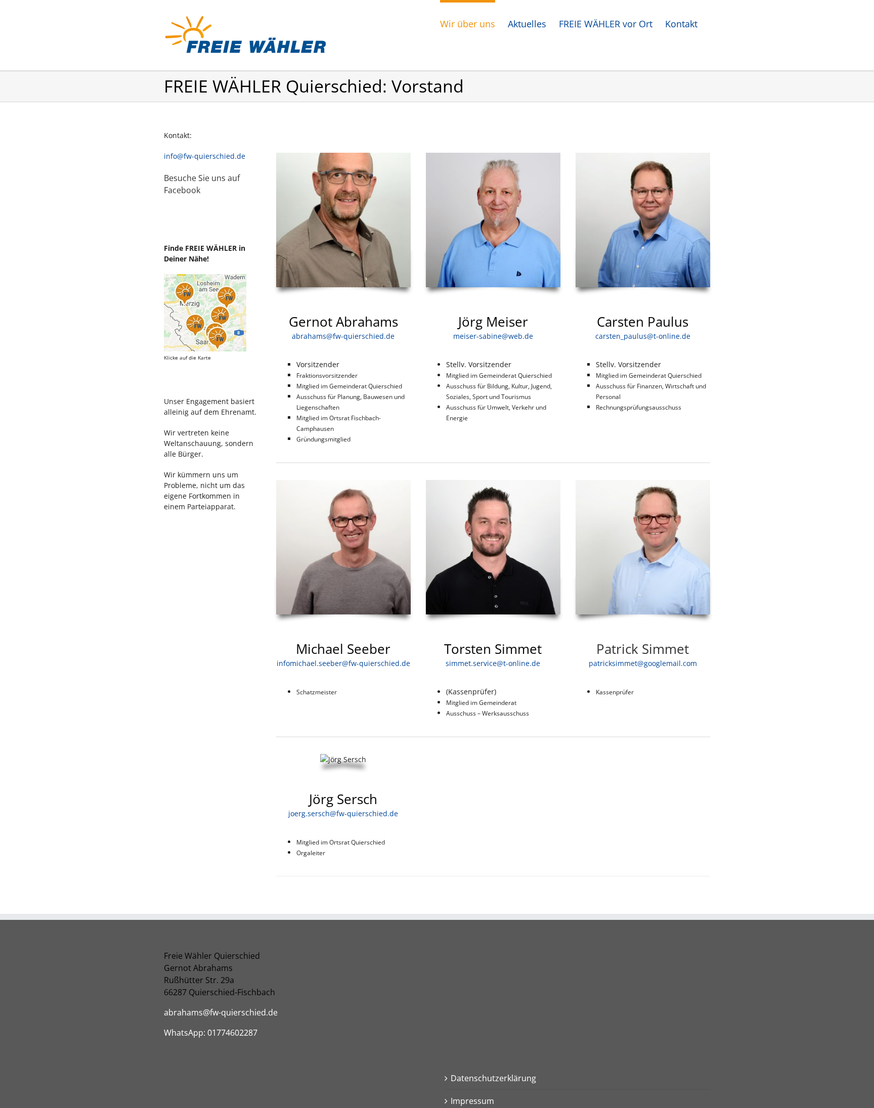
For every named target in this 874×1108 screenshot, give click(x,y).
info (283, 663)
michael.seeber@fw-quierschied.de (350, 663)
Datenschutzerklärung (493, 1078)
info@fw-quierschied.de (204, 156)
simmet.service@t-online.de (493, 663)
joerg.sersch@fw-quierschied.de (343, 813)
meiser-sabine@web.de (493, 336)
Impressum (472, 1100)
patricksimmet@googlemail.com (643, 663)
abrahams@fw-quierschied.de (343, 336)
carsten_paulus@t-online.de (642, 336)
